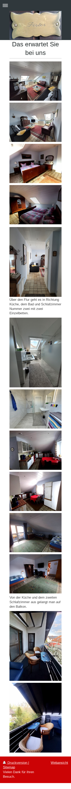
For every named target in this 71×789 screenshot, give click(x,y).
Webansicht (59, 763)
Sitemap (9, 767)
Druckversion (17, 763)
